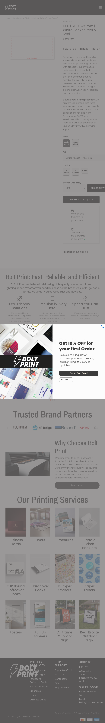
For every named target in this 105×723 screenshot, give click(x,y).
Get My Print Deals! (79, 373)
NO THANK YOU (66, 380)
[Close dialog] (102, 326)
